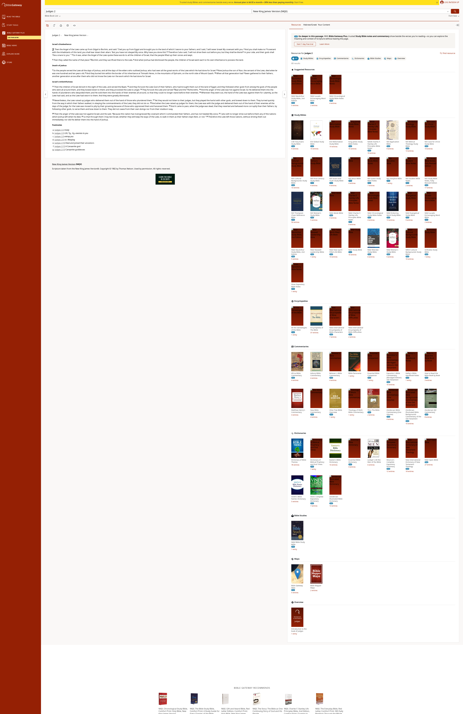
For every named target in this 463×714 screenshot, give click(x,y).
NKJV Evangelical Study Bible (412, 214)
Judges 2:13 (60, 146)
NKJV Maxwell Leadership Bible (317, 251)
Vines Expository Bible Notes (297, 285)
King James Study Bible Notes (355, 143)
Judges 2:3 (59, 133)
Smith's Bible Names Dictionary (298, 498)
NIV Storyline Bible (394, 178)
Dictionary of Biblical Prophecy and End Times (317, 462)
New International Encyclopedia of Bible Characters (336, 330)
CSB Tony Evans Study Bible (297, 143)
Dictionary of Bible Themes (298, 461)
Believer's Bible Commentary (335, 374)
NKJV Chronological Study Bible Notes (337, 97)
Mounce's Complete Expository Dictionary (391, 463)
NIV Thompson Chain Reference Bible (298, 215)
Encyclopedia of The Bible (316, 329)
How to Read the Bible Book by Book (432, 374)
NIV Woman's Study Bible (315, 214)
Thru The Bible (373, 410)
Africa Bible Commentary (296, 374)
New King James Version (63, 164)
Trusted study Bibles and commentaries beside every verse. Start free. (241, 2)
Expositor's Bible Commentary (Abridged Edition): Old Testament (394, 376)
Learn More (324, 44)
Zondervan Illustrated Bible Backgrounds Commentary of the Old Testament (413, 414)
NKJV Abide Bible (336, 213)
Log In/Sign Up (451, 2)
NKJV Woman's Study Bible (392, 251)
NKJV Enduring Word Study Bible (394, 214)
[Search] (455, 11)
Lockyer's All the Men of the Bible (374, 461)
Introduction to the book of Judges (299, 630)
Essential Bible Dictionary (354, 461)
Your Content (324, 24)
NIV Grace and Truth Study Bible (336, 179)
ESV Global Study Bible (317, 143)
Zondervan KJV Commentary (430, 411)
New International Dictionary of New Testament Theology (413, 463)
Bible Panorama (354, 373)
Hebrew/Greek (310, 24)
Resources (296, 24)
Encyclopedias (301, 301)
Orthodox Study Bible (431, 251)
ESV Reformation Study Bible (336, 143)
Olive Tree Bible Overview (335, 411)
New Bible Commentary (315, 411)
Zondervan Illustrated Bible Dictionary (335, 499)
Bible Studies (300, 515)
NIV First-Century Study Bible (317, 179)
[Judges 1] (46, 94)
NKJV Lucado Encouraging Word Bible (318, 98)
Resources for (302, 53)
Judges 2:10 (60, 143)
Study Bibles (300, 115)
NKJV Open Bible (431, 460)
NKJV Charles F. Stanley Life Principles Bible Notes (354, 216)
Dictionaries (300, 433)
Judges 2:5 (59, 139)
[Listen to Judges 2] (74, 25)
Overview (298, 602)
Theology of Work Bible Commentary (355, 411)
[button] (449, 2)
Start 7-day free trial (305, 44)
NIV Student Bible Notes (413, 179)
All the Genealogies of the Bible (299, 329)
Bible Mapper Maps (315, 587)
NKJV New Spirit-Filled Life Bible (336, 251)
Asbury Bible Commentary (315, 374)
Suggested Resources (304, 69)
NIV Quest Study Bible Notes (374, 179)
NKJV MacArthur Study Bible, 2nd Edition (298, 98)
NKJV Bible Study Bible (298, 543)
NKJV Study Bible (355, 250)
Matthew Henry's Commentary (298, 411)
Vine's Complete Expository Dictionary (316, 499)
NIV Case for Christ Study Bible (432, 143)
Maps (297, 559)
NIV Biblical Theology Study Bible (412, 144)
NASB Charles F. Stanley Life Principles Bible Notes (374, 145)
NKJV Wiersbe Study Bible (373, 251)
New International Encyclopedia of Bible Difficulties (355, 330)
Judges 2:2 (59, 130)
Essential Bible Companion (373, 374)
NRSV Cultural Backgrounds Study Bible (413, 252)
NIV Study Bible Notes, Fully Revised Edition (431, 180)
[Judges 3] (284, 94)
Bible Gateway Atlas (297, 587)
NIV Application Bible (393, 143)
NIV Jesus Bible (354, 178)
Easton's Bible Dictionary (335, 461)
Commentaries (301, 346)
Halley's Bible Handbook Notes (412, 374)
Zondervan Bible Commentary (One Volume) (394, 412)
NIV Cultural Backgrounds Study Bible (299, 180)
